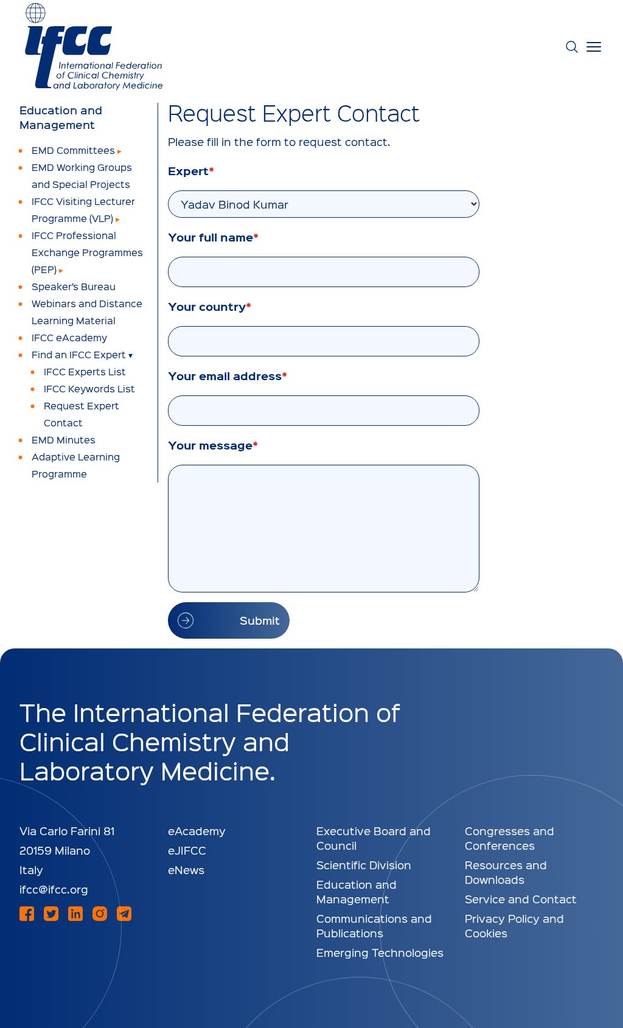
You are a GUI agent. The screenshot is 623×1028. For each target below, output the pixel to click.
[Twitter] (51, 913)
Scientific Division (363, 864)
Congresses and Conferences (509, 838)
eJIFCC (187, 850)
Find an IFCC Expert (79, 354)
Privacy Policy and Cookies (514, 925)
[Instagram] (99, 913)
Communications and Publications (374, 925)
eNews (186, 869)
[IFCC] (93, 46)
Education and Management (60, 117)
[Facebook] (26, 913)
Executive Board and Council (373, 838)
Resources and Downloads (506, 872)
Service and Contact (521, 898)
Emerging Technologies (380, 952)
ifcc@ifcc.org (53, 889)
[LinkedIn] (75, 913)
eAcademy (197, 830)
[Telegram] (124, 913)
